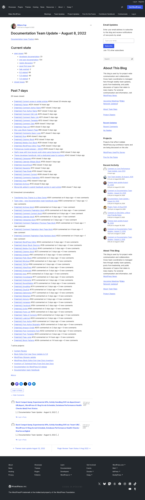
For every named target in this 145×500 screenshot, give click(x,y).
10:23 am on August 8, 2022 (25, 27)
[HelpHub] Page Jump (22, 337)
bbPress (116, 471)
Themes (37, 468)
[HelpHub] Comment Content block (28, 213)
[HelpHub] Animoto (21, 299)
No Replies (107, 130)
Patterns (37, 475)
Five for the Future (110, 157)
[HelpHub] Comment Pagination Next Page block (33, 229)
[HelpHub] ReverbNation (23, 283)
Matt (115, 468)
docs (13, 375)
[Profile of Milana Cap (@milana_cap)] (13, 27)
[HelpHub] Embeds (21, 255)
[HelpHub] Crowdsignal (23, 277)
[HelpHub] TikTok (21, 264)
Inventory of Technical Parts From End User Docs (34, 364)
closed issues (19, 82)
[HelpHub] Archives (21, 184)
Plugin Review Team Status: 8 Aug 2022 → (74, 448)
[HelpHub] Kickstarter (22, 280)
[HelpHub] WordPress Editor (25, 242)
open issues (18, 53)
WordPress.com (119, 465)
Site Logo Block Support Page (26, 130)
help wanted (24, 69)
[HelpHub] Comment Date (24, 124)
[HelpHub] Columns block (24, 251)
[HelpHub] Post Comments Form (27, 331)
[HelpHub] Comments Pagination (27, 177)
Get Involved (91, 465)
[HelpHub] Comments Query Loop (27, 133)
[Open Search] (122, 7)
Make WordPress (14, 14)
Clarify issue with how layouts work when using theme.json (37, 152)
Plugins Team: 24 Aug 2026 (117, 207)
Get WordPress (135, 7)
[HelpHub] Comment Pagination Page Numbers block (35, 236)
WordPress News (110, 95)
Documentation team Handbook (26, 370)
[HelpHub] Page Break (23, 171)
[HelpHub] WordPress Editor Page (27, 146)
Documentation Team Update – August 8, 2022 (48, 33)
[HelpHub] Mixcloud (22, 261)
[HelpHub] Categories (22, 158)
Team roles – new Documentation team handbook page (36, 201)
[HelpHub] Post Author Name (25, 111)
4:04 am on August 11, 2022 (86, 426)
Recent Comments (110, 127)
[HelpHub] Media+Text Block (25, 143)
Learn (62, 465)
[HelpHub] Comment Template (26, 120)
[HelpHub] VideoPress (23, 267)
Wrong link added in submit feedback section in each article (37, 187)
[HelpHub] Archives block (24, 207)
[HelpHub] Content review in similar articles (31, 101)
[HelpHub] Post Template (24, 334)
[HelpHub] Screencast (22, 271)
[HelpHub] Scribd (21, 309)
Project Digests (109, 115)
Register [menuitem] (141, 2)
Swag (89, 475)
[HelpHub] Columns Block (24, 139)
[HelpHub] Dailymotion (23, 293)
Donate (90, 471)
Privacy (11, 475)
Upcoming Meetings (111, 101)
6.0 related (23, 72)
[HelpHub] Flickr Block (23, 258)
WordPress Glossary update (25, 357)
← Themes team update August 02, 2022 (29, 448)
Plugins (36, 471)
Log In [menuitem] (135, 2)
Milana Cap (21, 25)
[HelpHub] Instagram (22, 302)
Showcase (38, 465)
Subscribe (109, 46)
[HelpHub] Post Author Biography (27, 324)
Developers (65, 471)
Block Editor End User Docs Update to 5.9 (31, 354)
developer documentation (29, 57)
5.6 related (23, 79)
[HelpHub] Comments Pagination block (29, 210)
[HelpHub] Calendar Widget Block (27, 162)
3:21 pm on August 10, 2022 (86, 404)
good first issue (25, 66)
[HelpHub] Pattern (21, 105)
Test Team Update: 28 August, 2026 (120, 177)
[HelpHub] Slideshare (22, 296)
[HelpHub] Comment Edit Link (25, 114)
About (10, 465)
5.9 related (23, 76)
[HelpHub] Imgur (20, 181)
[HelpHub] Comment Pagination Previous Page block (35, 223)
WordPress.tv (66, 475)
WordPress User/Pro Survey (114, 152)
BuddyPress (118, 475)
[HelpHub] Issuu (20, 274)
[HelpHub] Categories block (25, 220)
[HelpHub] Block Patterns (24, 340)
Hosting (11, 471)
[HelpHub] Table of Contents (25, 315)
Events (89, 468)
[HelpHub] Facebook (22, 305)
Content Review (20, 351)
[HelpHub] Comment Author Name (27, 108)
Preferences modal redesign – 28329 (28, 149)
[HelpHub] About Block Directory (27, 245)
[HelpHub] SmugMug (22, 286)
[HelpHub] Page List (22, 127)
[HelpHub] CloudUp (21, 290)
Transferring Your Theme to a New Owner (30, 198)
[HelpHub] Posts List (22, 312)
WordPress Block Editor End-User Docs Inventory (33, 360)
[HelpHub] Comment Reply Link (26, 117)
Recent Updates (110, 123)
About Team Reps (110, 109)
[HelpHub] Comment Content (25, 174)
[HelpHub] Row (20, 136)
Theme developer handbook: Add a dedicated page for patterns (39, 155)
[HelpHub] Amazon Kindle (24, 328)
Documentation (66, 468)
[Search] (132, 59)
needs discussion (26, 63)
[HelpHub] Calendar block (24, 217)
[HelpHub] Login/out (22, 318)
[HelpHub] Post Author (23, 321)
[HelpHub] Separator (22, 168)
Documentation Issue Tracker (22, 39)
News (10, 468)
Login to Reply (17, 390)
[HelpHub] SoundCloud (23, 165)
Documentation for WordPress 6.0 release (30, 367)
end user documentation (28, 60)
